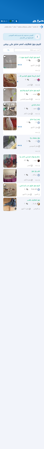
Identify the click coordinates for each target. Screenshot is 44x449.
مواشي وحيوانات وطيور (24, 27)
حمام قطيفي (8, 27)
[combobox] (27, 50)
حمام (14, 27)
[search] (8, 50)
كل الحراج (35, 27)
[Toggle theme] (16, 21)
